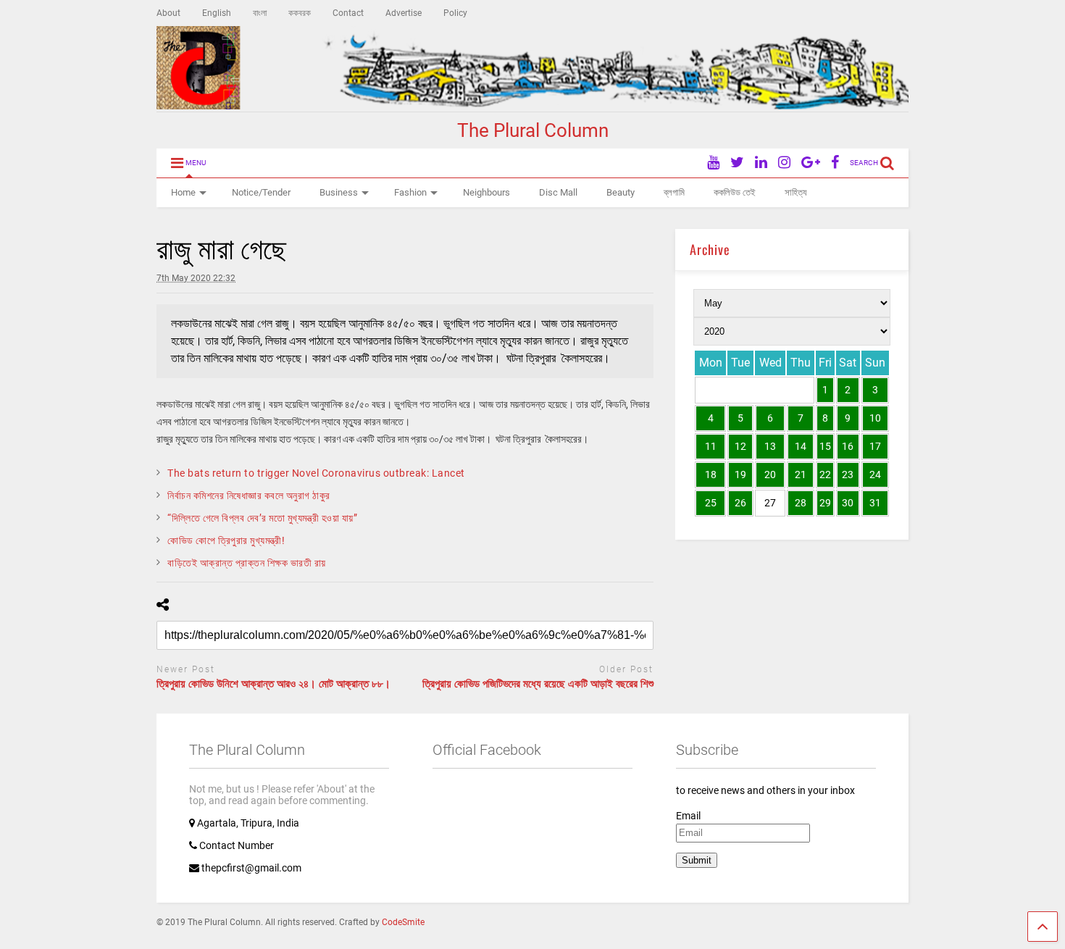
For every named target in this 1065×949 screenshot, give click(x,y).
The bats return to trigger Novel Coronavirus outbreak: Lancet (316, 473)
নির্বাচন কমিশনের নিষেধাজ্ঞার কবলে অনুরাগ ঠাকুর (248, 495)
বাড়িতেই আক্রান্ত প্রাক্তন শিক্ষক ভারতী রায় (246, 563)
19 (740, 474)
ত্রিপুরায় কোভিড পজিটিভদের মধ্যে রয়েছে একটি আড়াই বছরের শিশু (537, 683)
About (168, 13)
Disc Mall (558, 192)
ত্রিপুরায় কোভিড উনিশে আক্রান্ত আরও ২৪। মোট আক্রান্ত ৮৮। (273, 683)
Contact (348, 13)
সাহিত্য (796, 192)
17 (875, 446)
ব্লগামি (674, 192)
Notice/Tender (261, 192)
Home (183, 192)
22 (825, 474)
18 (711, 474)
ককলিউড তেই (735, 192)
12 (740, 446)
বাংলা (260, 13)
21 (800, 474)
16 (847, 446)
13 (770, 446)
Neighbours (486, 192)
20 (770, 474)
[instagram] (784, 162)
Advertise (403, 13)
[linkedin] (761, 162)
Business (339, 192)
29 (825, 503)
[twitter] (737, 162)
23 (847, 474)
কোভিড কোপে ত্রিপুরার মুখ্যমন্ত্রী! (226, 540)
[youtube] (713, 162)
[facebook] (835, 162)
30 (847, 503)
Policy (455, 13)
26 (740, 503)
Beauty (620, 192)
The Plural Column (533, 130)
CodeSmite (403, 922)
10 (875, 418)
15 (825, 446)
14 (800, 446)
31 (875, 503)
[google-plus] (810, 162)
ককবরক (299, 13)
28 (800, 503)
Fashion (410, 192)
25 (711, 503)
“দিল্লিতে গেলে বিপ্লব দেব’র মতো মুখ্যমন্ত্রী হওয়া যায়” (262, 518)
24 (875, 474)
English (216, 13)
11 (711, 446)
